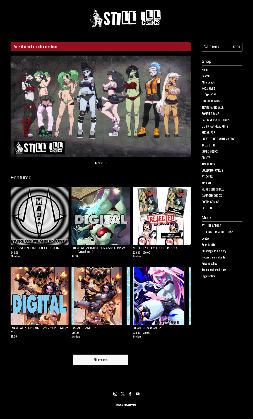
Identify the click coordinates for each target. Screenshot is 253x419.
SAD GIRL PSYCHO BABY (215, 120)
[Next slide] (185, 107)
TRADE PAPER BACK (213, 107)
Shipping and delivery (214, 251)
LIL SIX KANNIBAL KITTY (215, 126)
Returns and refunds (213, 257)
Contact (206, 238)
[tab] (96, 163)
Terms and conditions (214, 270)
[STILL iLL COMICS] (126, 18)
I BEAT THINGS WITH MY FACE (218, 139)
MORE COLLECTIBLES (213, 189)
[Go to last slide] (16, 107)
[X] (123, 394)
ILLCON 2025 (209, 95)
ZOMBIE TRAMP (210, 113)
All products (101, 360)
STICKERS (207, 176)
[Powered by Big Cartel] (126, 405)
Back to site (208, 244)
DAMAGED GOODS (212, 195)
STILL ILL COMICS (211, 225)
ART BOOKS (208, 164)
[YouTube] (137, 394)
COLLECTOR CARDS (212, 170)
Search (206, 76)
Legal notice (208, 276)
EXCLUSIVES (208, 88)
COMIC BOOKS (210, 151)
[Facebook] (130, 394)
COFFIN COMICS (210, 202)
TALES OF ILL (208, 145)
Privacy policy (209, 263)
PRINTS (206, 158)
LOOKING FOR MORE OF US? (217, 232)
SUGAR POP (208, 132)
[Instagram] (115, 394)
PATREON (207, 208)
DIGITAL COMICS (211, 101)
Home (205, 69)
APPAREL (206, 183)
